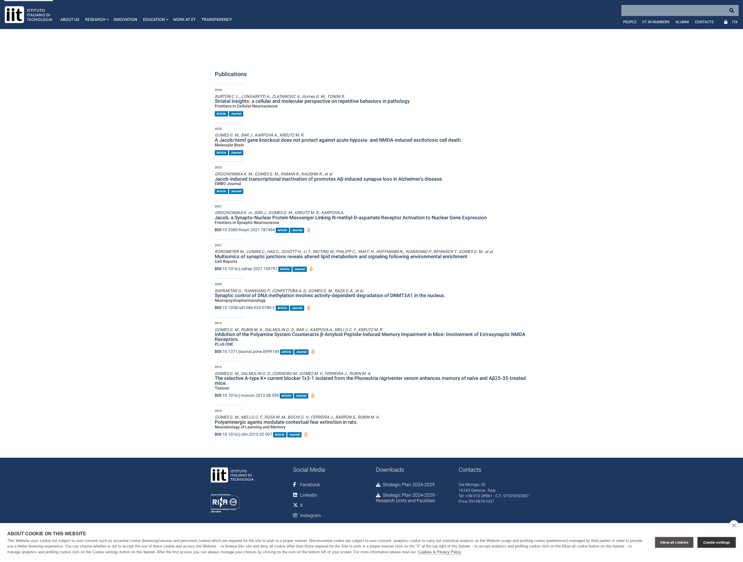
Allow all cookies (674, 543)
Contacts (704, 22)
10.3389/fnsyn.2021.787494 (245, 229)
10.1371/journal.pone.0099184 (247, 351)
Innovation (125, 19)
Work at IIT (184, 19)
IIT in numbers (656, 22)
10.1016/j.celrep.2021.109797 (246, 268)
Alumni (682, 22)
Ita (734, 22)
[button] (96, 14)
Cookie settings (716, 543)
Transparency (216, 19)
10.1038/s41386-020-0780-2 (245, 307)
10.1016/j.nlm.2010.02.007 (243, 434)
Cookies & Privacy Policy (439, 552)
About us (69, 19)
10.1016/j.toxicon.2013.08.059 (247, 395)
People (629, 22)
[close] (734, 525)
